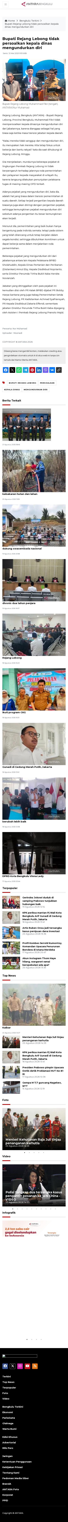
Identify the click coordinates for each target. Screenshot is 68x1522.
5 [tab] (43, 1152)
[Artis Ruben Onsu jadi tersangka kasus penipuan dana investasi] (11, 932)
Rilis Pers (7, 1448)
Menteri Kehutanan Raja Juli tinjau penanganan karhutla (33, 1141)
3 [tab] (34, 1152)
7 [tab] (41, 1208)
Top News (9, 975)
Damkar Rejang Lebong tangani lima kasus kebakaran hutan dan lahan (29, 492)
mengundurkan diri (36, 389)
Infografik (8, 1212)
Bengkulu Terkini (29, 20)
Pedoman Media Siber (15, 1478)
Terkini (6, 1376)
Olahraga (7, 1423)
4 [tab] (38, 1152)
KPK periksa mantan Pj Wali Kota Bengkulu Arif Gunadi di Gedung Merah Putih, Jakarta (32, 765)
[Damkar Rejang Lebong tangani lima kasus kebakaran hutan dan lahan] (34, 470)
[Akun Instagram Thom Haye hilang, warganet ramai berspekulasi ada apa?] (11, 963)
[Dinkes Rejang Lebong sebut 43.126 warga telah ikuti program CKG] (34, 689)
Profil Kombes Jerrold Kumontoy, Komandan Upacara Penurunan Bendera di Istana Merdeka (42, 946)
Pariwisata (8, 1417)
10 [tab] (55, 1208)
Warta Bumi (9, 1429)
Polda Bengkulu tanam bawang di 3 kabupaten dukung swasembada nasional (32, 547)
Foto (5, 1100)
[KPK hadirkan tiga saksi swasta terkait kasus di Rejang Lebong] (34, 634)
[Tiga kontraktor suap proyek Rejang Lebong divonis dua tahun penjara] (34, 580)
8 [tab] (45, 1208)
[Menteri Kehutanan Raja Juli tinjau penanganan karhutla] (11, 1041)
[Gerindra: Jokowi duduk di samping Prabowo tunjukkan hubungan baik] (11, 902)
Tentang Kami (10, 1472)
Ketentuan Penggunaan (17, 1461)
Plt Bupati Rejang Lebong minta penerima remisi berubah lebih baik (33, 820)
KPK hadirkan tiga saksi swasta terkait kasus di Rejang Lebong (32, 656)
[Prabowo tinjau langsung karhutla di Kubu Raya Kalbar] (34, 1004)
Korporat (7, 1495)
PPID (5, 1500)
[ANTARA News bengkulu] (37, 4)
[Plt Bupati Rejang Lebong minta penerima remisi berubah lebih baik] (34, 798)
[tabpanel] (34, 1129)
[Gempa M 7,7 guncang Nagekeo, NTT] (11, 1087)
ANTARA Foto (10, 1489)
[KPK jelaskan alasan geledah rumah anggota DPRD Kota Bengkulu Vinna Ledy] (34, 853)
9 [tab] (50, 1208)
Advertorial (9, 1442)
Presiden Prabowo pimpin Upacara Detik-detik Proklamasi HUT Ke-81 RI (43, 1071)
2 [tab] (29, 1152)
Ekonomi (7, 1412)
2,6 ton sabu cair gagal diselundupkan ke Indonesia (28, 1327)
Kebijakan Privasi (12, 1467)
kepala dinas (12, 389)
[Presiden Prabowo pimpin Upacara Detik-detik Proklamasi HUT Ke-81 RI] (11, 1072)
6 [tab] (36, 1208)
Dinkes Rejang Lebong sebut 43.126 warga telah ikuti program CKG (33, 711)
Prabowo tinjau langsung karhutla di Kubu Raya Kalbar (32, 1026)
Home (11, 20)
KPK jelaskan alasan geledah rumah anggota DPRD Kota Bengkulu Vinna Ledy (31, 874)
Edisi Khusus (9, 1437)
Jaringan (7, 1456)
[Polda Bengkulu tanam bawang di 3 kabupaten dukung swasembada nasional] (34, 525)
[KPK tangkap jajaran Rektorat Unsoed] (26, 424)
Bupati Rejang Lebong (22, 383)
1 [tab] (24, 1152)
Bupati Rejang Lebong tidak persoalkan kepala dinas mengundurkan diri (32, 25)
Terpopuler (10, 888)
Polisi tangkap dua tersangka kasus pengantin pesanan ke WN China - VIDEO (34, 1195)
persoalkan (47, 383)
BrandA (6, 1483)
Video (6, 1156)
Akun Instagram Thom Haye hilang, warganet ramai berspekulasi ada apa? (39, 961)
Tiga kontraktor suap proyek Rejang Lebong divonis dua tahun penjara (30, 601)
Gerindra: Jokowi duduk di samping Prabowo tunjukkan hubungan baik (39, 901)
